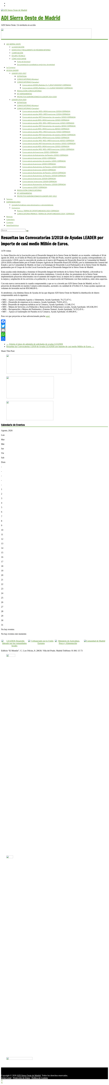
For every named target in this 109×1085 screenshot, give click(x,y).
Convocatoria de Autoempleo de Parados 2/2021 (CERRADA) (45, 155)
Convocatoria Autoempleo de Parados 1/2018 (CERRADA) (44, 184)
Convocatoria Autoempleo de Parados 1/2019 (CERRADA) (44, 173)
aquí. (48, 316)
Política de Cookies (40, 1078)
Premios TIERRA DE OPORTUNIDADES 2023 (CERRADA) (38, 211)
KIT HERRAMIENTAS (24, 94)
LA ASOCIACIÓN (18, 47)
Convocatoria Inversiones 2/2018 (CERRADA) (39, 179)
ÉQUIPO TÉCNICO (18, 56)
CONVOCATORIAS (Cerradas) (28, 82)
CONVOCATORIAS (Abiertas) (28, 79)
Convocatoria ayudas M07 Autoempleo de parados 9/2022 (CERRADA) (49, 126)
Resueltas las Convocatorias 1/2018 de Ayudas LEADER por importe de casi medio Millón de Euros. (50, 346)
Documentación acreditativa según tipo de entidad (36, 65)
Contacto (9, 222)
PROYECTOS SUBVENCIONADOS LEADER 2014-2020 (37, 97)
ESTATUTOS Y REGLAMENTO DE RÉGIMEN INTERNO (31, 50)
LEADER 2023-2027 (19, 73)
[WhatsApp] (54, 334)
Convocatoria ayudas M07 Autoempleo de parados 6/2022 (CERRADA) (49, 135)
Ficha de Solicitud (23, 62)
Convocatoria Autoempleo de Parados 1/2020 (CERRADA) (44, 167)
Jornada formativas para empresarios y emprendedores (32, 205)
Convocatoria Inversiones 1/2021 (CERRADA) (39, 158)
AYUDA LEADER (12, 70)
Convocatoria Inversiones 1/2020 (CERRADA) (39, 164)
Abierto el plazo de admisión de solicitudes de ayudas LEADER (34, 344)
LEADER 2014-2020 (19, 100)
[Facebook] (54, 322)
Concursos (16, 208)
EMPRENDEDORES (13, 202)
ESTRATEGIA (22, 76)
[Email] (54, 330)
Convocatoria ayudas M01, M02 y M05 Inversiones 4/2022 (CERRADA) (48, 141)
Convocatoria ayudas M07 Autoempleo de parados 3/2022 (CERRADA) (49, 144)
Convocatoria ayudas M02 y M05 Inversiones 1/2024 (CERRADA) (46, 114)
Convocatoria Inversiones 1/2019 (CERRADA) (39, 170)
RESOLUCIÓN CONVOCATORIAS (29, 91)
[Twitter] (54, 326)
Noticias (9, 217)
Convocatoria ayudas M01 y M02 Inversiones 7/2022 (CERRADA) (46, 132)
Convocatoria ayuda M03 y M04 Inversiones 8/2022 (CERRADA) (45, 129)
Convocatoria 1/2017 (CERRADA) (34, 187)
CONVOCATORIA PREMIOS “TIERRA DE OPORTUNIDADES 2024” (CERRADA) (46, 214)
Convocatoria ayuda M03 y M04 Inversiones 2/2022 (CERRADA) (45, 146)
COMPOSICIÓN (17, 53)
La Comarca (10, 67)
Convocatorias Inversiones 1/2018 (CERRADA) (39, 182)
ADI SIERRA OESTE (13, 44)
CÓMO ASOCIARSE (19, 59)
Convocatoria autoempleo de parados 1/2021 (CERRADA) (44, 161)
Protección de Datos (21, 1078)
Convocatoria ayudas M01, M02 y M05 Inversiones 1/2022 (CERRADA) (48, 149)
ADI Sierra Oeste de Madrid (30, 18)
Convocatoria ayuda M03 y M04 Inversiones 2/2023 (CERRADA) (45, 120)
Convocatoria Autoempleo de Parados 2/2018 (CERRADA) (44, 176)
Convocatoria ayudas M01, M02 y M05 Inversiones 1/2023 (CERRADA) (48, 123)
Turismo (9, 199)
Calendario (10, 220)
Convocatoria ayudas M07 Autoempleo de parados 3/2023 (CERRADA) (49, 117)
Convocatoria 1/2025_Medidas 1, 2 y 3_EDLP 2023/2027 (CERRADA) (47, 88)
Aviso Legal (6, 1078)
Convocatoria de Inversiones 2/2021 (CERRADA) (40, 152)
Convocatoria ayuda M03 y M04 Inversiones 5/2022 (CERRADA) (45, 138)
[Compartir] (54, 339)
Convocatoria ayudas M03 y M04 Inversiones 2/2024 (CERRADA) (46, 111)
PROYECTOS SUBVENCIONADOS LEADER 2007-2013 (37, 196)
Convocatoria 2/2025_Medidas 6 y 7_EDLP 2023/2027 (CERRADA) (46, 85)
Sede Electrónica (12, 225)
